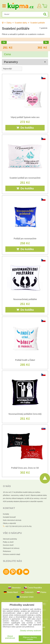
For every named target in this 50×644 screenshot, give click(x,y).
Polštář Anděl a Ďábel (25, 360)
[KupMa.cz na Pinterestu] (13, 574)
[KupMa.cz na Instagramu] (6, 574)
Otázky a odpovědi (9, 523)
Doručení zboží (8, 545)
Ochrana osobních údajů (11, 554)
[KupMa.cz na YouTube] (26, 574)
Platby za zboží (8, 542)
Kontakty (6, 514)
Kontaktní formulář (9, 517)
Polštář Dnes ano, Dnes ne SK (25, 468)
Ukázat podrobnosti (10, 637)
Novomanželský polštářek (25, 299)
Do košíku (26, 127)
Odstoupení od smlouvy (11, 548)
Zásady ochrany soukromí (30, 631)
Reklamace (7, 551)
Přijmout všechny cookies (30, 638)
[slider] (4, 42)
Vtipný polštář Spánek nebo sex (25, 117)
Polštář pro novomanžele (25, 239)
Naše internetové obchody (12, 520)
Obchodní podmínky (10, 539)
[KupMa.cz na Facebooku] (19, 574)
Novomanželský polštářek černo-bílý (25, 414)
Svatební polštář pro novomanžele (25, 178)
